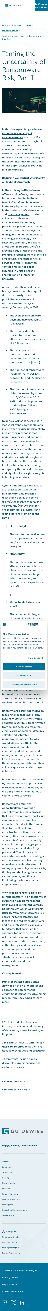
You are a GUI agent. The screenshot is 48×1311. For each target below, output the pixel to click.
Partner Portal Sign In (11, 1253)
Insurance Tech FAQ (11, 1199)
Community (7, 1167)
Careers (5, 1161)
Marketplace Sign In (10, 1247)
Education (6, 1188)
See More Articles (12, 1081)
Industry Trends (10, 30)
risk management (18, 214)
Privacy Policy (10, 1277)
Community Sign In (10, 1236)
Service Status (8, 1215)
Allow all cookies (24, 667)
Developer (6, 1177)
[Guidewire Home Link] (22, 1131)
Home (5, 25)
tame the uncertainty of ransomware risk (17, 135)
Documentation (9, 1183)
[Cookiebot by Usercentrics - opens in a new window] (28, 624)
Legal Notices (9, 1284)
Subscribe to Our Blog (14, 1089)
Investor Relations (10, 1193)
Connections (7, 1172)
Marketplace (7, 1204)
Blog (28, 25)
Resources (17, 25)
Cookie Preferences (13, 1291)
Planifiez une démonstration (41, 5)
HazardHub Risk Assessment (14, 1210)
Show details (34, 658)
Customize (22, 675)
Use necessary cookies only (24, 684)
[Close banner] (44, 624)
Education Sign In (9, 1242)
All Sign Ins (11, 1231)
